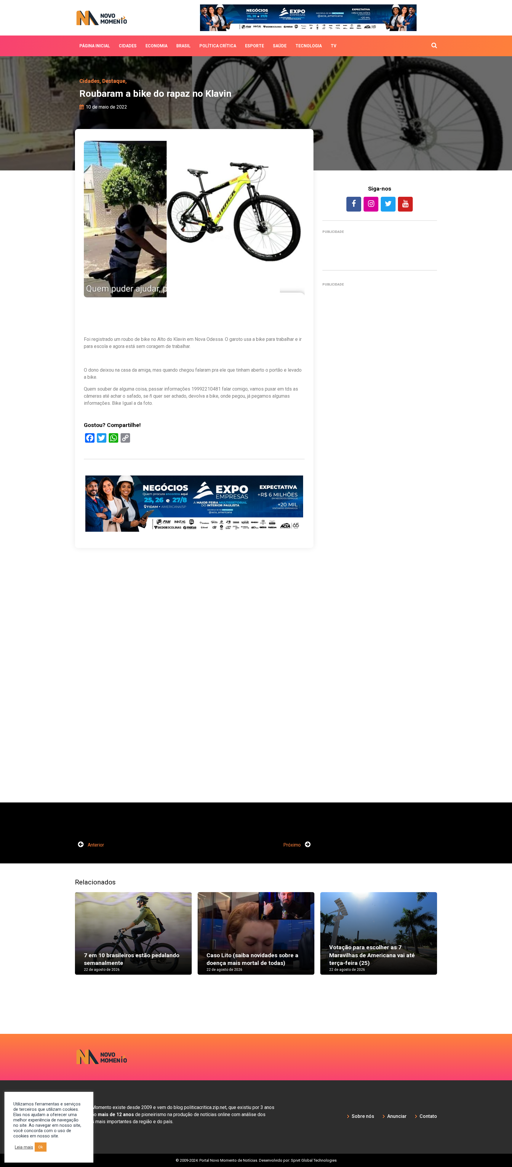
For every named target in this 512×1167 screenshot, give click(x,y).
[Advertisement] (380, 546)
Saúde (280, 45)
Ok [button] (40, 1147)
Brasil (183, 45)
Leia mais (24, 1147)
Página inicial (94, 45)
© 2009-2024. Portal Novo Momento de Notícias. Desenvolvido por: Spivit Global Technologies (256, 1160)
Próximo (292, 845)
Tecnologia (308, 45)
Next (446, 939)
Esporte (254, 45)
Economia (156, 45)
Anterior (95, 845)
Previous (66, 939)
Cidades (128, 45)
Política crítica (217, 45)
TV (333, 45)
